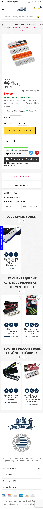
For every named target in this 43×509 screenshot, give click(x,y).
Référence (8, 197)
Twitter (31, 153)
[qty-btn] (24, 123)
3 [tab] (23, 73)
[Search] (38, 17)
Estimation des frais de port (22, 159)
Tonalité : (7, 118)
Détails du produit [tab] (21, 176)
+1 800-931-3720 (34, 2)
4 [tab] (25, 73)
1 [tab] (18, 73)
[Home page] (21, 423)
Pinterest (37, 153)
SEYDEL (13, 193)
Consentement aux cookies (1, 238)
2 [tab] (20, 73)
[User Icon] (34, 8)
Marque (7, 193)
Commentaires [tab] (21, 185)
